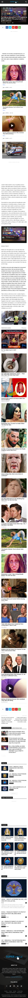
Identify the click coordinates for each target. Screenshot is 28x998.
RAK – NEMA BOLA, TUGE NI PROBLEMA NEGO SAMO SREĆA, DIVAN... (7, 853)
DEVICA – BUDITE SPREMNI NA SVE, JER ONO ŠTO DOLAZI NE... (7, 839)
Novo (5, 5)
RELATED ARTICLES (6, 728)
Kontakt (14, 991)
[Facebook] (6, 986)
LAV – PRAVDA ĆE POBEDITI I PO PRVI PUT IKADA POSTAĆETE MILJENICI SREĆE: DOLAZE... (12, 923)
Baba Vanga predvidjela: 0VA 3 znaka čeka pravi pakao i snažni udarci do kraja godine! (17, 733)
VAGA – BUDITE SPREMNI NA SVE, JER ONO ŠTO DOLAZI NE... (14, 900)
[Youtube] (21, 986)
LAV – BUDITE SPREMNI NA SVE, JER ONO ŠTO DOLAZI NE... (20, 853)
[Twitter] (10, 986)
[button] (26, 2)
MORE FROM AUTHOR (17, 728)
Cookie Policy (20, 991)
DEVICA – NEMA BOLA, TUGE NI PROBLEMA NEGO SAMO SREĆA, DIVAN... (16, 768)
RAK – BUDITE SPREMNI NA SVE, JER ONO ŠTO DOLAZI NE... (7, 868)
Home (2, 5)
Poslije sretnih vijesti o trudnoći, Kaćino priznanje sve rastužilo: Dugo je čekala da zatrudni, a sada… (20, 719)
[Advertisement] (14, 41)
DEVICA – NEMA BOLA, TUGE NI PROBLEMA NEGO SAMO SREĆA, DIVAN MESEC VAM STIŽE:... (12, 932)
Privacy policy (19, 992)
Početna (6, 991)
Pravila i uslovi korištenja (10, 992)
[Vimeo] (14, 986)
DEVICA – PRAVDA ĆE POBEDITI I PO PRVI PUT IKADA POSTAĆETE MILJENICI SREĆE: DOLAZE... (13, 913)
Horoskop (3, 741)
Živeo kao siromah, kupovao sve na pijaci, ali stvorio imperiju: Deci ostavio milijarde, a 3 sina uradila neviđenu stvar (7, 720)
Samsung (4, 22)
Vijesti (5, 15)
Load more (13, 793)
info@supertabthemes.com (17, 977)
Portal (2, 902)
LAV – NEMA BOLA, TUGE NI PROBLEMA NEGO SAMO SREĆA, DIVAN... (20, 868)
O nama (10, 991)
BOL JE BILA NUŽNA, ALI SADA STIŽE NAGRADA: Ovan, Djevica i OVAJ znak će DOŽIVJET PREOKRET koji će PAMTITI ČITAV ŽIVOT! (17, 749)
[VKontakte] (17, 986)
